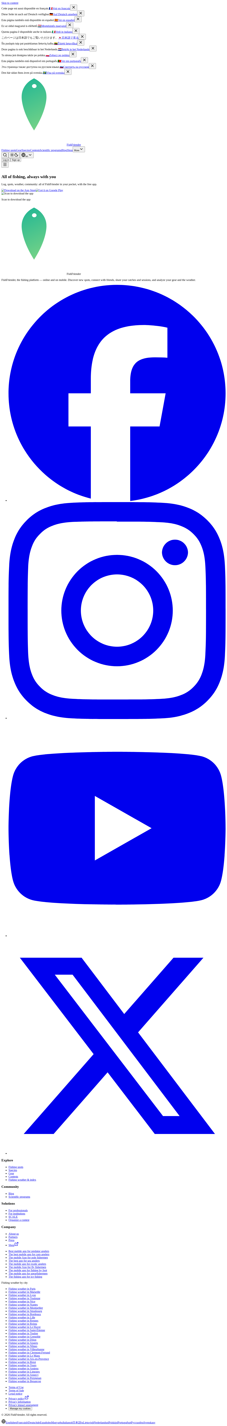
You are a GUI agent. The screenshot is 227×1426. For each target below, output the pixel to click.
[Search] (5, 155)
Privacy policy (17, 1398)
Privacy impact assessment (23, 1405)
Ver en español (64, 20)
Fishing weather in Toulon (23, 1333)
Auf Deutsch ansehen (63, 14)
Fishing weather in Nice (22, 1301)
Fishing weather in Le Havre (25, 1327)
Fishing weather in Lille (22, 1317)
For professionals (18, 1210)
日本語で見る (68, 37)
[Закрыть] (92, 66)
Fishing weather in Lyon (22, 1295)
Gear (19, 150)
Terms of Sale (16, 1390)
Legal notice (15, 1393)
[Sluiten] (92, 48)
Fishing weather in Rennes (23, 1320)
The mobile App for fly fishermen (27, 1267)
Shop (70, 150)
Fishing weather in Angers (23, 1342)
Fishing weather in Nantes (23, 1304)
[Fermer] (73, 7)
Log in (6, 160)
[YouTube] (117, 935)
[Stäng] (67, 72)
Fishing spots (8, 150)
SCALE (13, 1216)
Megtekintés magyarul (52, 25)
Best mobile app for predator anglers (29, 1251)
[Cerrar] (78, 19)
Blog (64, 150)
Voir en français (59, 8)
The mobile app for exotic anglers (27, 1263)
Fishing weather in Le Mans (24, 1355)
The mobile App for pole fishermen (28, 1257)
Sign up (16, 160)
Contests (35, 150)
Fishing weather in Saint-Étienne (27, 1330)
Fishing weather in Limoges (24, 1371)
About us (14, 1233)
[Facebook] (117, 500)
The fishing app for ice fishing (25, 1276)
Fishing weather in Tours (22, 1365)
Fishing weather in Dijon (22, 1339)
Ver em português (69, 61)
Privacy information (20, 1401)
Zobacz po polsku (57, 55)
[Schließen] (80, 13)
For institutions (17, 1213)
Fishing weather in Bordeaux (25, 1314)
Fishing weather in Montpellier (26, 1307)
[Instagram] (117, 718)
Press (11, 1240)
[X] (117, 1153)
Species (26, 150)
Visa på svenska (53, 72)
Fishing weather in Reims (23, 1323)
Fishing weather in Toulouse (24, 1298)
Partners (13, 1236)
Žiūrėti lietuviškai (65, 43)
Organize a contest (19, 1219)
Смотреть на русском (74, 66)
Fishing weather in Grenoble (24, 1336)
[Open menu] (5, 165)
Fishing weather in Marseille (24, 1291)
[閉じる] (82, 37)
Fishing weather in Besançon (25, 1381)
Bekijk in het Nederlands (73, 49)
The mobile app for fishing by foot (28, 1270)
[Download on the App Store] (18, 190)
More (76, 150)
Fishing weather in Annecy (24, 1374)
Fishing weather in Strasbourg (25, 1311)
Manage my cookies (20, 1408)
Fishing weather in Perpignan (25, 1378)
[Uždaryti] (80, 43)
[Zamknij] (72, 54)
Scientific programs (50, 150)
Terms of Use (16, 1387)
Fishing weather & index (22, 1179)
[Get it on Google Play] (49, 190)
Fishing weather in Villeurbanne (26, 1349)
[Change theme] (14, 155)
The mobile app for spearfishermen (28, 1273)
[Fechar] (84, 60)
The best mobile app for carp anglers (29, 1254)
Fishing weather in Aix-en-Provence (29, 1358)
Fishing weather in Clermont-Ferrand (29, 1352)
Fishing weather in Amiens (23, 1368)
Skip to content (9, 2)
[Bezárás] (69, 25)
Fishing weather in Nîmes (23, 1346)
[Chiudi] (75, 31)
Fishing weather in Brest (22, 1362)
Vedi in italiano (62, 31)
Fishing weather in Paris (22, 1288)
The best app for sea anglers (24, 1260)
